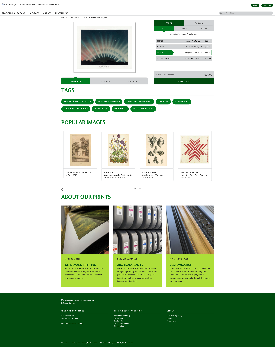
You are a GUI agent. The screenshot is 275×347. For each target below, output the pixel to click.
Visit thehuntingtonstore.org (72, 324)
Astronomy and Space (109, 102)
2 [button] (137, 188)
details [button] (203, 28)
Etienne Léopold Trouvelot (77, 102)
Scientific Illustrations (76, 109)
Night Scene (120, 109)
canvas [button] (199, 23)
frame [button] (184, 28)
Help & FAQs (119, 318)
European (163, 102)
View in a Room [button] (104, 81)
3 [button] (140, 188)
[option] (80, 155)
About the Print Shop (122, 316)
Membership (171, 321)
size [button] (164, 28)
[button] (184, 41)
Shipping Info (119, 326)
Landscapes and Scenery (139, 102)
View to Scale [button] (133, 81)
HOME (63, 18)
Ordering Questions (121, 324)
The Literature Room (143, 109)
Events (169, 318)
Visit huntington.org (174, 316)
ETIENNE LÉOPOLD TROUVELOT (78, 18)
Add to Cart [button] (184, 81)
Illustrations (182, 102)
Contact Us (118, 321)
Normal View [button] (76, 81)
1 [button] (135, 188)
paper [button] (169, 23)
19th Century (101, 109)
